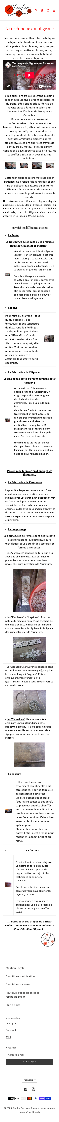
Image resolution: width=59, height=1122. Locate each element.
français (28, 1080)
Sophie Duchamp (21, 1108)
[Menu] (54, 10)
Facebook (11, 1030)
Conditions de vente (18, 984)
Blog (8, 1036)
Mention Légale (15, 968)
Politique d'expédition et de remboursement (23, 995)
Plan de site (13, 1005)
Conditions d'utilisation (20, 976)
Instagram (11, 1023)
